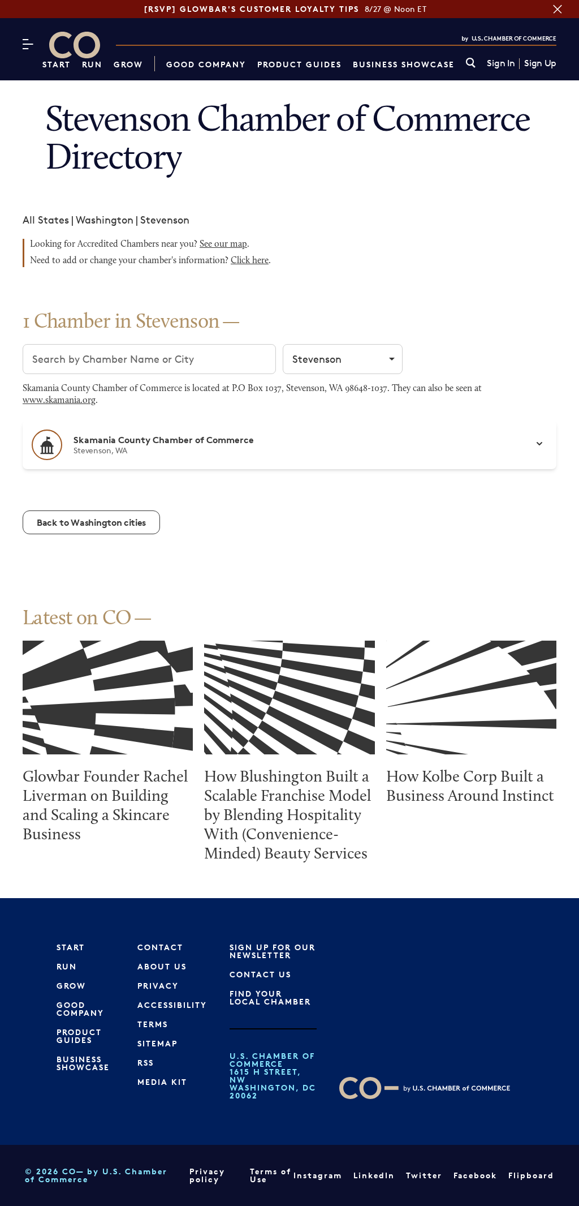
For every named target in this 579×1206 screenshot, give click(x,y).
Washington (104, 219)
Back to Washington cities (91, 522)
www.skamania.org (59, 400)
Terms (152, 1024)
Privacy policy (207, 1175)
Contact (160, 947)
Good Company (206, 64)
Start (56, 64)
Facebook (475, 1175)
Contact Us (260, 974)
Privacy (158, 985)
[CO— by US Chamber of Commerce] (74, 45)
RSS (145, 1062)
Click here (250, 260)
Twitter (424, 1175)
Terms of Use (270, 1175)
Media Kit (162, 1082)
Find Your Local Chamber (270, 997)
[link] (471, 63)
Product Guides (299, 64)
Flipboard (531, 1175)
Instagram (317, 1175)
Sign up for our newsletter (273, 951)
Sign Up (540, 63)
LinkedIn (374, 1175)
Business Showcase (404, 64)
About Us (162, 966)
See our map (223, 244)
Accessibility (172, 1005)
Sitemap (157, 1043)
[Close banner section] (557, 9)
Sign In (501, 63)
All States (46, 219)
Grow (128, 64)
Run (92, 64)
